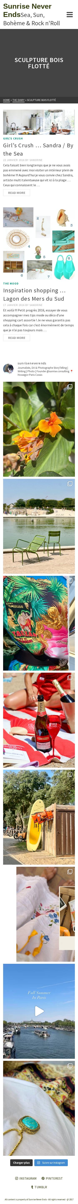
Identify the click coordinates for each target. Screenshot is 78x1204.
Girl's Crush (13, 138)
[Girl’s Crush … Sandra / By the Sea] (39, 122)
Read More (16, 193)
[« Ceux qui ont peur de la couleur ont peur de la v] (39, 623)
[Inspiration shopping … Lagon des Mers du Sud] (39, 243)
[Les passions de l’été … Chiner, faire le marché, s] (39, 914)
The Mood (11, 283)
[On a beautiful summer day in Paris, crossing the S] (39, 1011)
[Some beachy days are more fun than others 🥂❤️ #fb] (39, 720)
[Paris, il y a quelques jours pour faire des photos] (39, 526)
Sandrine (36, 160)
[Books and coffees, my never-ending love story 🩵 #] (39, 1108)
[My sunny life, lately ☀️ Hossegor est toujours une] (39, 817)
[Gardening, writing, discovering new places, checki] (39, 429)
